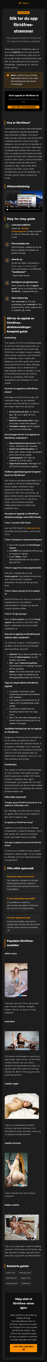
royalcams (25, 1283)
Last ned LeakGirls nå (23, 1348)
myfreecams (11, 1278)
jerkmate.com (25, 1273)
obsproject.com (33, 528)
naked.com (25, 1278)
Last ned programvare (23, 107)
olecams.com (11, 1283)
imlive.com (10, 1273)
